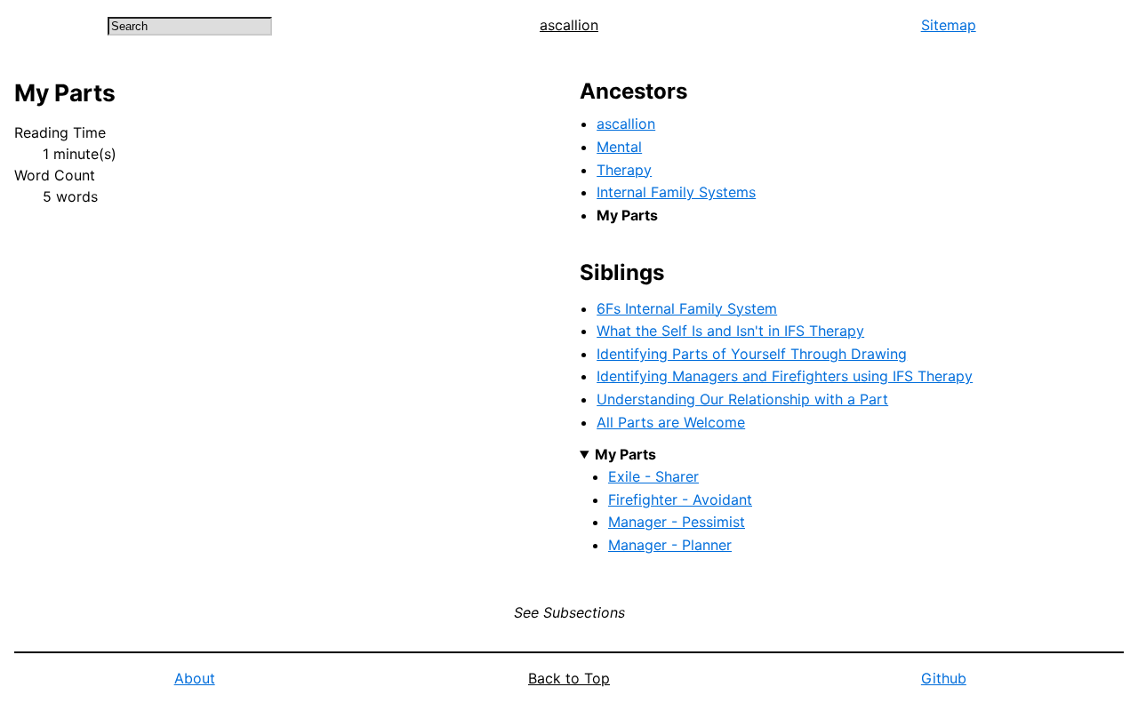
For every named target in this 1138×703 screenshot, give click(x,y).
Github (943, 678)
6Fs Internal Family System (687, 308)
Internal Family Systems (676, 192)
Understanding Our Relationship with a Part (742, 399)
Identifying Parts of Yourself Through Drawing (752, 354)
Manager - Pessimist (676, 522)
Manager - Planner (670, 545)
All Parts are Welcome (671, 422)
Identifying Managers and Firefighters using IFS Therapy (785, 376)
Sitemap (948, 25)
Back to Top (569, 678)
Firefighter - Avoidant (680, 499)
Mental (619, 147)
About (194, 678)
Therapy (624, 170)
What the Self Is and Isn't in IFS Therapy (730, 331)
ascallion (569, 25)
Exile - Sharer (653, 476)
